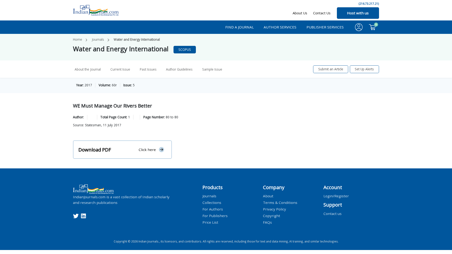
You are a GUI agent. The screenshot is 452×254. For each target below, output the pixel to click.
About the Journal (88, 69)
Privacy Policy (274, 209)
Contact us (332, 213)
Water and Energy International (137, 39)
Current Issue (120, 69)
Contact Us (322, 13)
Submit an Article (330, 69)
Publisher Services (325, 27)
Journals (98, 39)
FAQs (267, 222)
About (268, 196)
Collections (211, 202)
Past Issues (148, 69)
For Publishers (215, 215)
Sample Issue (212, 69)
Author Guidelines (179, 69)
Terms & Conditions (280, 202)
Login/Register (336, 196)
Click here (147, 149)
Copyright (271, 215)
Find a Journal (239, 27)
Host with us (358, 13)
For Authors (212, 209)
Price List (210, 222)
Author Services (280, 27)
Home (77, 39)
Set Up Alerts (364, 69)
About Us (300, 13)
